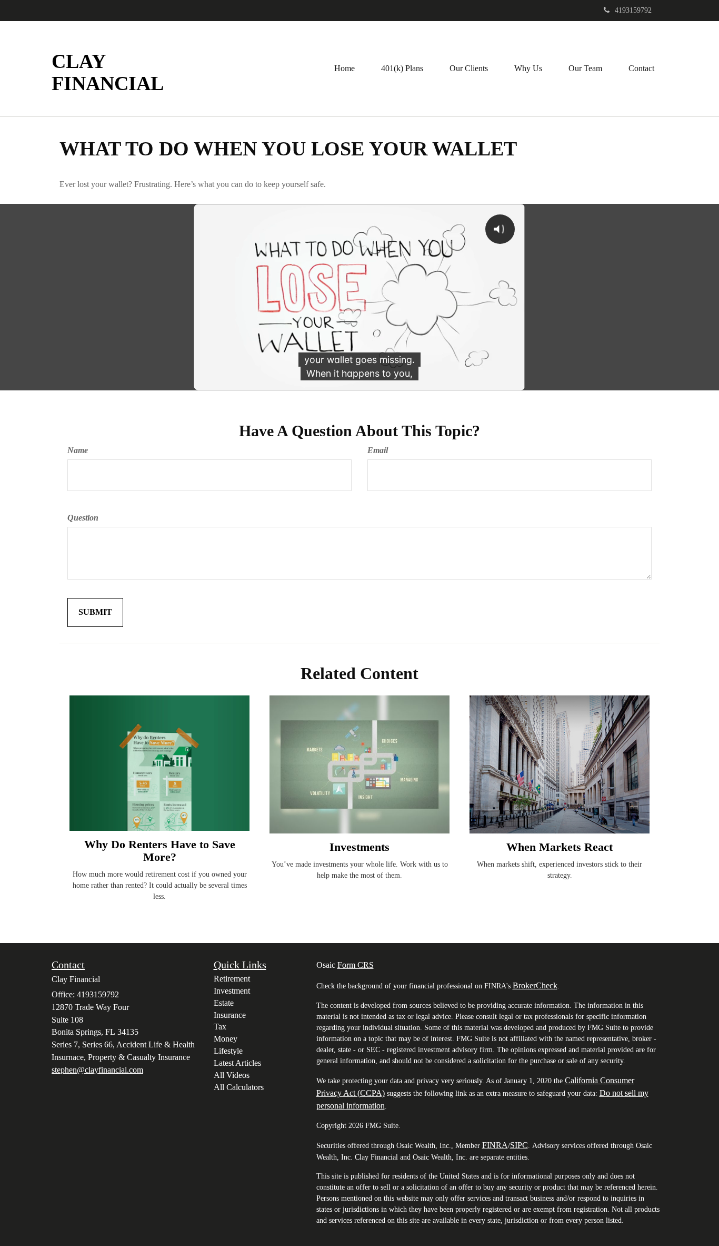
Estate (224, 1002)
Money (225, 1038)
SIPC (519, 1145)
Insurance (230, 1014)
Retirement (232, 978)
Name (77, 450)
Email (377, 450)
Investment (232, 990)
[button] (402, 68)
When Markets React (559, 846)
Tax (220, 1026)
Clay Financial (108, 72)
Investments (359, 846)
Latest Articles (237, 1062)
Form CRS (355, 964)
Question (82, 517)
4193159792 (633, 10)
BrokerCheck (535, 985)
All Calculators (239, 1087)
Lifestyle (228, 1050)
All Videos (231, 1075)
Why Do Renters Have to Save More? (159, 851)
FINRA (495, 1145)
